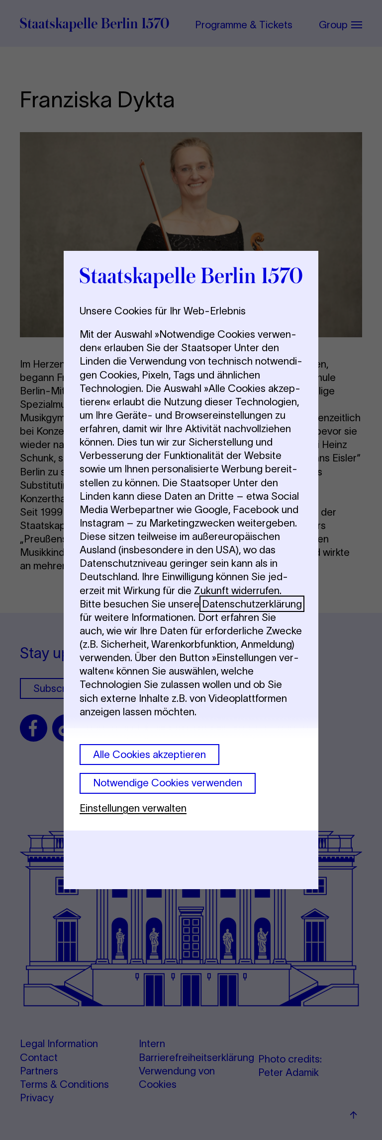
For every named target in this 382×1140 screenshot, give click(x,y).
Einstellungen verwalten (133, 808)
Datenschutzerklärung (252, 603)
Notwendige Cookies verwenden (167, 782)
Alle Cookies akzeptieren (149, 754)
